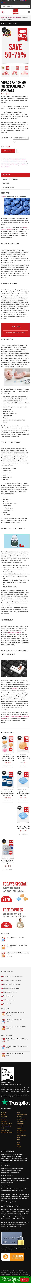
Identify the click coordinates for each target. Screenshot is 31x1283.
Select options (8, 766)
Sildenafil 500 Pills (5, 167)
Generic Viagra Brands (14, 17)
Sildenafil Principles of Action (15, 332)
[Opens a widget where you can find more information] (24, 1280)
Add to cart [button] (23, 766)
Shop (6, 17)
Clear (14, 142)
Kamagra (17, 716)
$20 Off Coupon (5, 1130)
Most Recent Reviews (22, 1114)
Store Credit (20, 1121)
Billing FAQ (19, 1116)
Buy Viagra (3, 1112)
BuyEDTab (14, 688)
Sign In (18, 1144)
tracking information (12, 1202)
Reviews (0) (6, 183)
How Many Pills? (7, 138)
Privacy (18, 1137)
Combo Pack (4, 1121)
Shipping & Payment (21, 1119)
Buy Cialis (3, 1114)
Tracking (19, 1128)
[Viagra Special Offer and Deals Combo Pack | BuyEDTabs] (15, 892)
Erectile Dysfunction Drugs (13, 159)
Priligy (22, 716)
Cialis (12, 716)
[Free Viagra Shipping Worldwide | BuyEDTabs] (15, 918)
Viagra (3, 196)
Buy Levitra (4, 1116)
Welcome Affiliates (21, 1130)
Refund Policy (20, 1123)
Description (6, 175)
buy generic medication (14, 632)
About (18, 1112)
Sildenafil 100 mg (22, 161)
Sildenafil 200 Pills (23, 163)
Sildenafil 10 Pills (14, 161)
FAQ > (4, 2)
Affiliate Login (20, 1133)
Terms (18, 1139)
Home (2, 17)
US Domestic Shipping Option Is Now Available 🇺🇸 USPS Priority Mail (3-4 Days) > (15, 1280)
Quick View (6, 750)
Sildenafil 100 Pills (5, 163)
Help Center (20, 1126)
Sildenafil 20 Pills (14, 163)
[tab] (15, 175)
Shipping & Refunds (9, 187)
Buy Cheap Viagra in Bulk (7, 1132)
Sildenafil (7, 161)
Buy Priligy (4, 1119)
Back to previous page (9, 23)
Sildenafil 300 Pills (14, 165)
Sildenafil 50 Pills (23, 165)
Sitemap (19, 1146)
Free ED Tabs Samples (6, 1123)
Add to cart (8, 151)
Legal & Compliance (21, 1135)
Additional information (10, 179)
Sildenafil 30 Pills (5, 165)
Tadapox (7, 716)
